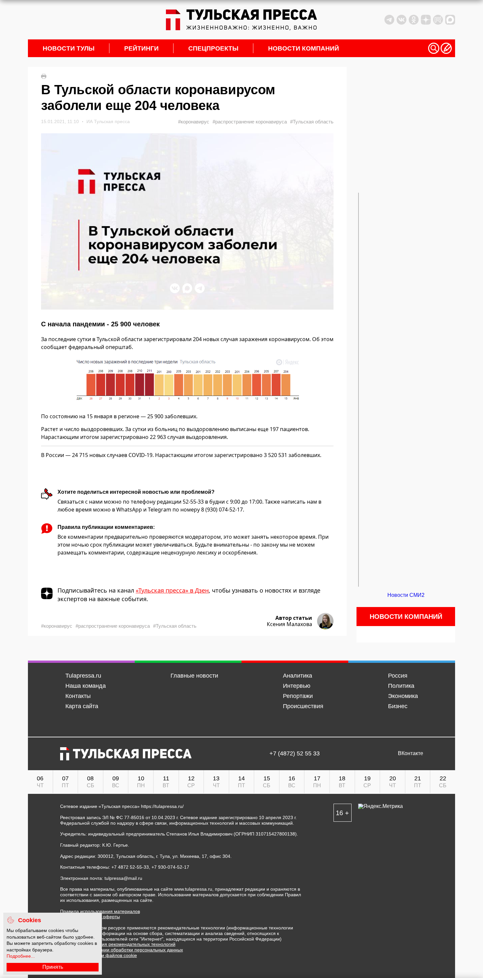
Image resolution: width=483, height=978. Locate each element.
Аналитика (297, 675)
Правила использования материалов (100, 911)
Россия (397, 675)
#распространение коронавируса (250, 121)
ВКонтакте (410, 753)
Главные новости (194, 675)
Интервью (296, 686)
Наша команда (85, 686)
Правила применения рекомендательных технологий (117, 944)
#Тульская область (312, 121)
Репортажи (298, 696)
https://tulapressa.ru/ (162, 806)
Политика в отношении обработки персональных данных (121, 949)
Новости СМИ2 (406, 595)
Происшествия (303, 706)
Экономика (403, 696)
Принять (52, 967)
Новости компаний (303, 48)
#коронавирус (193, 121)
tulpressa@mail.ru (123, 878)
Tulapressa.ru (83, 675)
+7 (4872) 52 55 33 (294, 753)
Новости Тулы (69, 48)
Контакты (78, 696)
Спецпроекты (213, 48)
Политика (401, 686)
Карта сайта (81, 706)
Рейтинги (141, 48)
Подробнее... (21, 956)
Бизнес (397, 706)
